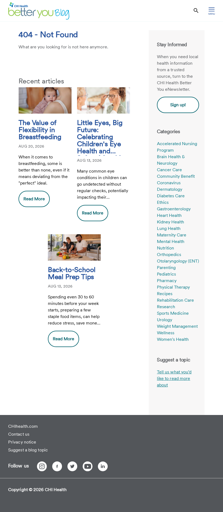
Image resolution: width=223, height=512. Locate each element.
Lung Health (169, 228)
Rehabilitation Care (175, 300)
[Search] (196, 10)
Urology (164, 319)
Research (166, 306)
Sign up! (178, 104)
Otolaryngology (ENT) (178, 261)
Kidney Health (170, 221)
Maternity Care (171, 235)
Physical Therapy (173, 287)
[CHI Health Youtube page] (87, 466)
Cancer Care (169, 169)
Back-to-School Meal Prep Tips (71, 273)
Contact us (18, 434)
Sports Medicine (173, 313)
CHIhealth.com (23, 426)
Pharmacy (166, 280)
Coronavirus (169, 182)
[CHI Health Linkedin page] (103, 466)
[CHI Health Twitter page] (72, 466)
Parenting (166, 267)
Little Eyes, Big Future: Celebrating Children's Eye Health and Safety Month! (99, 137)
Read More (34, 198)
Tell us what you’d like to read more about (174, 378)
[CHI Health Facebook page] (57, 466)
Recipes (164, 293)
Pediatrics (166, 274)
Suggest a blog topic (28, 449)
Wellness (165, 332)
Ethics (163, 202)
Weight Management (177, 326)
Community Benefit (176, 176)
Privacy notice (22, 442)
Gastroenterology (174, 208)
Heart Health (169, 215)
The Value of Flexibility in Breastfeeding (39, 130)
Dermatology (169, 189)
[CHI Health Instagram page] (42, 466)
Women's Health (173, 339)
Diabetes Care (171, 195)
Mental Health (170, 241)
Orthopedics (169, 254)
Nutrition (165, 248)
